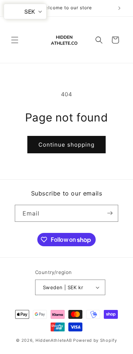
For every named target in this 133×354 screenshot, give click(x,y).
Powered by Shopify (95, 340)
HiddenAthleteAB (53, 340)
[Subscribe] (110, 213)
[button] (15, 40)
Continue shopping (66, 144)
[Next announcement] (119, 8)
